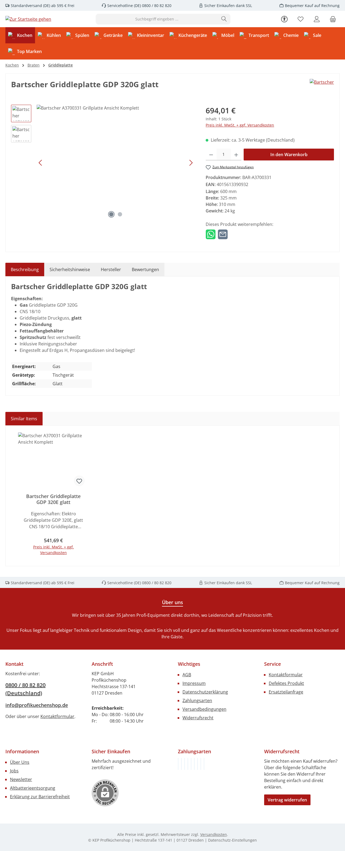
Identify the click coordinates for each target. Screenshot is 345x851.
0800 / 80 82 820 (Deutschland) (25, 689)
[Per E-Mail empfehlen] (223, 234)
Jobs (14, 771)
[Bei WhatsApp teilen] (211, 234)
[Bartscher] (322, 86)
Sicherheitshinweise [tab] (70, 269)
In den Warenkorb (289, 154)
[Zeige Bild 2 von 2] (120, 214)
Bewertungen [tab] (145, 269)
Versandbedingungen (204, 709)
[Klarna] (184, 764)
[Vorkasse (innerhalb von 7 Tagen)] (181, 764)
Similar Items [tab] (24, 419)
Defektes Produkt (286, 683)
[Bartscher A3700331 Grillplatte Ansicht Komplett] (116, 162)
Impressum (194, 683)
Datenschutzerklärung (205, 692)
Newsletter (21, 779)
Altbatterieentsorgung (32, 788)
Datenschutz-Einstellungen (232, 840)
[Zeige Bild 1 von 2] (111, 214)
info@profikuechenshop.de (36, 705)
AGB (186, 675)
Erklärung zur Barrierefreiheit (40, 797)
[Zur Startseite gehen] (28, 19)
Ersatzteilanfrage (286, 692)
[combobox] (157, 19)
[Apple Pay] (197, 764)
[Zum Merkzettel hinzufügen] (79, 480)
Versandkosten (213, 834)
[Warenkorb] (333, 18)
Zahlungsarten (197, 700)
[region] (103, 162)
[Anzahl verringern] (211, 154)
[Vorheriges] (41, 162)
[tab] (24, 269)
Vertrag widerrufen (287, 800)
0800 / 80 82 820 (156, 5)
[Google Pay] (194, 764)
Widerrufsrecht (197, 718)
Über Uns (19, 762)
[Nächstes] (191, 162)
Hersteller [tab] (111, 269)
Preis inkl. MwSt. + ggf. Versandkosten (240, 125)
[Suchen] (224, 19)
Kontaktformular (57, 716)
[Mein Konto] (316, 18)
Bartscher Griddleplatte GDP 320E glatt (53, 499)
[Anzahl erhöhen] (236, 154)
